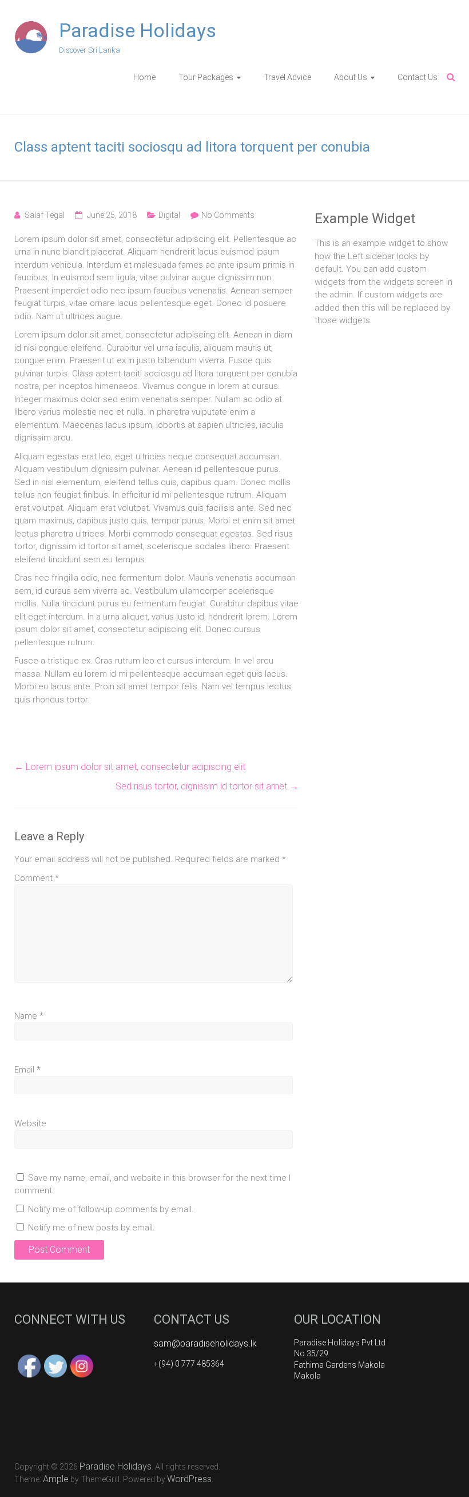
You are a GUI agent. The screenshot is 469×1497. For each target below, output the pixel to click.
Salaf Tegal (45, 215)
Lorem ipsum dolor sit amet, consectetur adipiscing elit (129, 766)
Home (144, 77)
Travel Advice (287, 77)
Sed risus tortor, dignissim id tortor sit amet (207, 786)
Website (30, 1123)
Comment (36, 878)
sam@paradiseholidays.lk (205, 1343)
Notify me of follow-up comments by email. (111, 1209)
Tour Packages (205, 77)
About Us (350, 77)
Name (28, 1016)
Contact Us (418, 77)
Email (27, 1070)
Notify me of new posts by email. (91, 1227)
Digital (169, 215)
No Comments (228, 215)
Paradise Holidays (137, 30)
